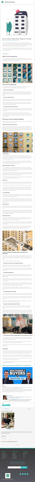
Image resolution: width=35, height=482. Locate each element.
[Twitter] (6, 405)
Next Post (29, 408)
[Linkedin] (8, 405)
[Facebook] (4, 405)
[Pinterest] (3, 405)
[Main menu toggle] (33, 2)
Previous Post (6, 408)
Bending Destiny (9, 2)
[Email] (9, 405)
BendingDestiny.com (14, 399)
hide (7, 53)
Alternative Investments (5, 40)
